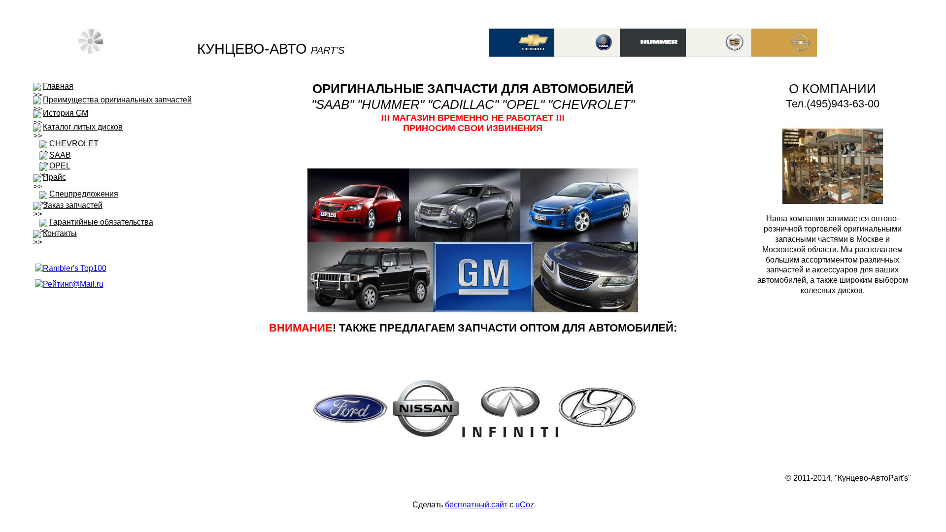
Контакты (60, 233)
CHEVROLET (74, 143)
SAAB (60, 155)
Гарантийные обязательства (101, 222)
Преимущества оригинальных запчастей (117, 100)
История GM (65, 113)
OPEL (59, 166)
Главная (58, 86)
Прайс (54, 177)
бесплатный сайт (476, 504)
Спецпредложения (83, 194)
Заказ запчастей (72, 205)
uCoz (524, 504)
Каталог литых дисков (83, 127)
